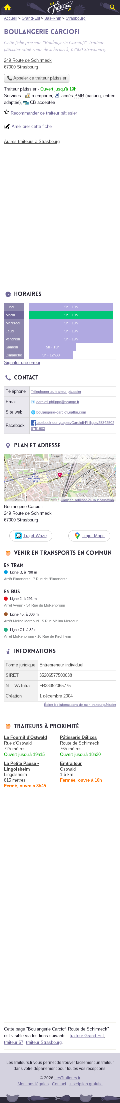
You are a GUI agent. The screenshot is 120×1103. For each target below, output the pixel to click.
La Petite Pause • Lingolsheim (21, 766)
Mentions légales (33, 1084)
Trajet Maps (93, 535)
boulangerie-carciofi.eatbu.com (61, 412)
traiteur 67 (13, 1042)
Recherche (112, 7)
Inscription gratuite (86, 1084)
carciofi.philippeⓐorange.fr (57, 402)
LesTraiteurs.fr (67, 1078)
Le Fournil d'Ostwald (25, 737)
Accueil (7, 7)
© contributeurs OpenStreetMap (89, 458)
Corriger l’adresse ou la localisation (87, 500)
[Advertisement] (60, 216)
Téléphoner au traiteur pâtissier (56, 391)
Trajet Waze (35, 535)
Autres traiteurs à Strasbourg (32, 141)
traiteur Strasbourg (44, 1042)
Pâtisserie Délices (78, 737)
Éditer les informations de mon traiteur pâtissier (80, 704)
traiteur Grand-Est (87, 1035)
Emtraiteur (71, 763)
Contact (59, 1084)
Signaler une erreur (22, 362)
